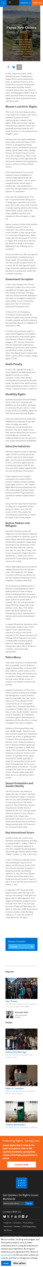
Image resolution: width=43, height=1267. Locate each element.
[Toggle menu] (9, 3)
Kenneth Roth (21, 1012)
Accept (6, 1263)
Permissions (8, 1226)
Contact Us (7, 1223)
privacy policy (7, 1254)
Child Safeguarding (28, 1226)
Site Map (17, 1226)
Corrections (17, 1223)
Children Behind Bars (16, 1124)
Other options (19, 1263)
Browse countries (16, 941)
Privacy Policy (28, 1223)
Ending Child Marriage (16, 1051)
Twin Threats (11, 1001)
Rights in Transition (15, 1088)
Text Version (8, 1230)
